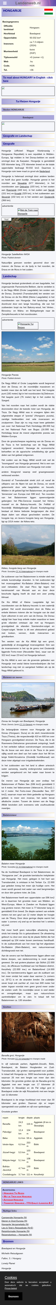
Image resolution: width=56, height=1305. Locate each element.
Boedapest (28, 117)
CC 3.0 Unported (22, 1059)
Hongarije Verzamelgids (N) (15, 1224)
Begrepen (13, 1296)
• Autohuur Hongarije (12, 1199)
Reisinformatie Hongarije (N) (16, 1231)
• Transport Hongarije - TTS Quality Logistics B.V (27, 1203)
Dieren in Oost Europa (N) (14, 1221)
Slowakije (22, 183)
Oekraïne (24, 186)
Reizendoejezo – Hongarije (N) (17, 1234)
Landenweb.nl (28, 3)
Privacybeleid (11, 1288)
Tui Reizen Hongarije (28, 101)
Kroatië (17, 193)
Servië (51, 190)
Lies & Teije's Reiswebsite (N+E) (17, 1228)
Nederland (45, 171)
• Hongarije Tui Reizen (13, 1193)
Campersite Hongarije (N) (14, 1217)
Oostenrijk (49, 197)
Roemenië (11, 190)
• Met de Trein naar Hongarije (17, 1196)
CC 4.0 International (24, 571)
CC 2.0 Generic (26, 724)
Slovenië (6, 197)
